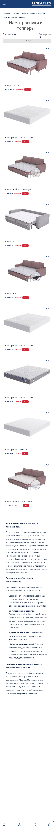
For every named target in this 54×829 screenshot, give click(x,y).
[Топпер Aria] (27, 219)
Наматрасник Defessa (16, 449)
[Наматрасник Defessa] (27, 427)
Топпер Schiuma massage (18, 189)
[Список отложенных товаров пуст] (34, 824)
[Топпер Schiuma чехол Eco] (27, 479)
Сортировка (45, 34)
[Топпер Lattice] (27, 63)
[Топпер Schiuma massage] (27, 167)
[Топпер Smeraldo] (27, 271)
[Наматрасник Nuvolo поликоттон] (27, 375)
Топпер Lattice (12, 85)
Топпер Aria (11, 241)
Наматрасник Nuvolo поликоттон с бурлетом (21, 137)
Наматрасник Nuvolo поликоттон (21, 397)
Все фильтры (9, 34)
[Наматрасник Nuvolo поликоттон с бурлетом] (27, 115)
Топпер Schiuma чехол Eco (18, 501)
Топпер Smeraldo (13, 293)
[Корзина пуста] (49, 824)
